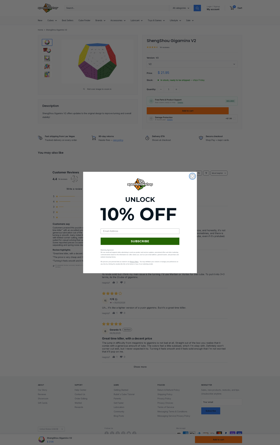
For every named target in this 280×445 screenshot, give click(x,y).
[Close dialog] (192, 176)
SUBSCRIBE (140, 241)
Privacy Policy (134, 261)
